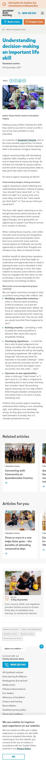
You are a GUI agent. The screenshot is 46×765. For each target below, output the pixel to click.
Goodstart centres (10, 634)
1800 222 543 (29, 13)
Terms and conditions (12, 714)
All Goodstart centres (12, 672)
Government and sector (13, 639)
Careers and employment (31, 629)
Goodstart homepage (7, 13)
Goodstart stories (27, 634)
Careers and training (12, 701)
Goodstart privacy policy (14, 709)
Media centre (8, 684)
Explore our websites (13, 648)
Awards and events (11, 629)
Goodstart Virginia (27, 140)
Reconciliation (9, 705)
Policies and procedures (14, 689)
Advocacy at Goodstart (13, 697)
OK (13, 756)
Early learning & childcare (14, 676)
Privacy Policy (24, 749)
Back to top (41, 646)
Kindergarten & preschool (14, 680)
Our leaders (8, 693)
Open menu (42, 13)
